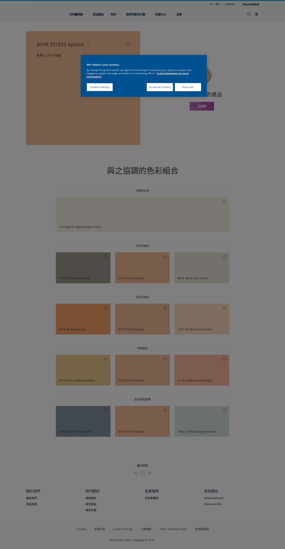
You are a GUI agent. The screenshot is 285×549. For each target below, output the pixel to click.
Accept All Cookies (160, 87)
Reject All (187, 87)
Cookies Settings (100, 87)
